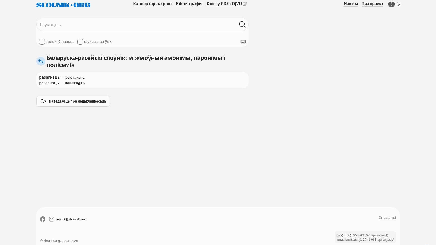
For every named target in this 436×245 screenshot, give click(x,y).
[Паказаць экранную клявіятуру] (243, 41)
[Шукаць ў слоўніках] (242, 24)
